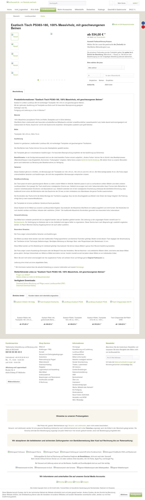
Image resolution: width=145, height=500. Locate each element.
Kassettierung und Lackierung (82, 349)
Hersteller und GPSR (79, 397)
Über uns (75, 379)
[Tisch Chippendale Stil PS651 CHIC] (120, 308)
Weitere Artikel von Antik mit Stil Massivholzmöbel (33, 277)
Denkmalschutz (77, 392)
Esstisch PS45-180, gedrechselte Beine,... (48, 319)
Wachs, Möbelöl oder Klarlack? (82, 387)
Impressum (76, 382)
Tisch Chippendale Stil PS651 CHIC (121, 319)
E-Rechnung (43, 382)
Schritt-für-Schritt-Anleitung (90, 160)
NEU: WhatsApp (77, 400)
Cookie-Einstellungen (79, 369)
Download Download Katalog (26, 285)
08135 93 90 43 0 (14, 352)
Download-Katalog (45, 364)
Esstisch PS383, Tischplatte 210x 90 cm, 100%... (96, 319)
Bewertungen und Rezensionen (49, 377)
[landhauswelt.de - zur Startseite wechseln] (21, 3)
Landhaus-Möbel (78, 352)
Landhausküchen (78, 354)
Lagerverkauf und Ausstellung (49, 369)
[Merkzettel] (111, 3)
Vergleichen (93, 80)
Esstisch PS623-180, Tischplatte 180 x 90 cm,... (24, 319)
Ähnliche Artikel (18, 295)
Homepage (80, 267)
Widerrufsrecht (44, 362)
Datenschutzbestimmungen (124, 362)
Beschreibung (18, 91)
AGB (74, 375)
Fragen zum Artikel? (23, 275)
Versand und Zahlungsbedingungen (51, 354)
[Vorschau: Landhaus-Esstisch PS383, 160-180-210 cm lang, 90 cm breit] (14, 46)
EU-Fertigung (77, 390)
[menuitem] (67, 3)
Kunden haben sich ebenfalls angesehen (43, 295)
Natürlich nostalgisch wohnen (82, 359)
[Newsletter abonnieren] (136, 357)
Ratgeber (42, 367)
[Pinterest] (143, 27)
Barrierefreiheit (77, 377)
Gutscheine (43, 357)
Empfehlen (109, 80)
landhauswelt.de (44, 375)
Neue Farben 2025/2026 (80, 395)
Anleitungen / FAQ (45, 349)
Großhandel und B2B (46, 379)
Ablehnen (123, 494)
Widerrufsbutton (14, 382)
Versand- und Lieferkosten (77, 425)
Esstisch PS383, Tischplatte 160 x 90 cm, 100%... (72, 319)
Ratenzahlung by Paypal (47, 359)
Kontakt (41, 352)
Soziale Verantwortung (80, 362)
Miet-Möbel (43, 372)
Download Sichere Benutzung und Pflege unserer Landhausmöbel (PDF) (40, 283)
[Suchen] (84, 3)
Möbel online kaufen (79, 357)
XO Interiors (76, 367)
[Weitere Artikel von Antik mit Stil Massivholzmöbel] (123, 27)
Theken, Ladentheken (79, 364)
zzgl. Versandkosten (99, 37)
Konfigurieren (136, 494)
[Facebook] (143, 23)
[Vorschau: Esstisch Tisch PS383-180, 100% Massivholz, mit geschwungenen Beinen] (14, 36)
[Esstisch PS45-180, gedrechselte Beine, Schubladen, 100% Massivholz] (48, 308)
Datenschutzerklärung (79, 372)
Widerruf (42, 347)
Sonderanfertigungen (79, 385)
